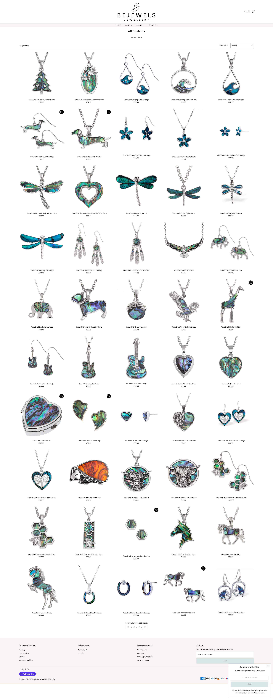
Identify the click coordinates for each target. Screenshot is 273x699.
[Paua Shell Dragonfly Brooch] (136, 188)
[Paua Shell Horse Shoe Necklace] (89, 588)
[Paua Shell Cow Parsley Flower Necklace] (89, 75)
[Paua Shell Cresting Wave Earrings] (136, 75)
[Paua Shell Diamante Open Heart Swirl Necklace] (89, 188)
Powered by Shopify (47, 679)
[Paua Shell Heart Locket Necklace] (184, 359)
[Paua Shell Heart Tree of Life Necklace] (42, 472)
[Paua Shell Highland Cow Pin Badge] (184, 472)
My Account (82, 650)
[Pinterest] (25, 669)
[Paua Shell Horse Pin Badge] (42, 588)
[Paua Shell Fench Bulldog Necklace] (89, 302)
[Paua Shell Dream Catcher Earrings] (89, 245)
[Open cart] (253, 12)
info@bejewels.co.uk (144, 657)
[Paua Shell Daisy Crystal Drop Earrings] (136, 131)
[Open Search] (245, 12)
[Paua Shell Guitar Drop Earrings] (42, 359)
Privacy (21, 657)
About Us (153, 25)
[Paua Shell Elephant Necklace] (42, 302)
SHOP (127, 25)
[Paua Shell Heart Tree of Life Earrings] (231, 416)
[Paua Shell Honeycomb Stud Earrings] (136, 530)
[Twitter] (28, 669)
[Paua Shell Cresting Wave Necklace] (184, 75)
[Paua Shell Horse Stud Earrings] (184, 587)
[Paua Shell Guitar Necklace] (89, 359)
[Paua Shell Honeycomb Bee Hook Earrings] (231, 472)
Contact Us (141, 653)
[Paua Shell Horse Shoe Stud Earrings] (136, 588)
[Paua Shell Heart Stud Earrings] (89, 416)
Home (118, 25)
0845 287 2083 (143, 660)
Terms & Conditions (26, 660)
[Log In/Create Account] (249, 12)
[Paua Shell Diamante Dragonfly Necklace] (42, 188)
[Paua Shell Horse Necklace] (231, 529)
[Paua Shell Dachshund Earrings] (42, 131)
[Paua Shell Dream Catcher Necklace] (136, 245)
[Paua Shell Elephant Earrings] (231, 245)
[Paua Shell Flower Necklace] (136, 302)
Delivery (22, 650)
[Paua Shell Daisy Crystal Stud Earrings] (231, 131)
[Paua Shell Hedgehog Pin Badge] (89, 472)
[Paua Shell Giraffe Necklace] (231, 302)
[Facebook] (20, 669)
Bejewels (35, 679)
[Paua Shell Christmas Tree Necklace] (42, 75)
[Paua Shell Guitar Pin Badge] (136, 359)
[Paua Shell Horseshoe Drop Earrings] (231, 587)
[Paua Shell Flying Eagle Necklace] (184, 302)
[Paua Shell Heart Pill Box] (42, 416)
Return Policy (24, 653)
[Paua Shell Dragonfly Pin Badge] (42, 245)
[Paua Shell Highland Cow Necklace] (136, 472)
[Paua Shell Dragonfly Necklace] (184, 188)
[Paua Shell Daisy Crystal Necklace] (184, 131)
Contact (140, 25)
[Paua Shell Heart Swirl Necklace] (184, 416)
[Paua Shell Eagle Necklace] (184, 245)
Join (225, 661)
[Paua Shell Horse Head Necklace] (184, 529)
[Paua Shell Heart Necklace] (231, 359)
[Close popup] (268, 666)
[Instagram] (22, 669)
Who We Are (141, 650)
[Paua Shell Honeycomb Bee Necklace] (42, 529)
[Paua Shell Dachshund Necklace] (89, 131)
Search (80, 653)
